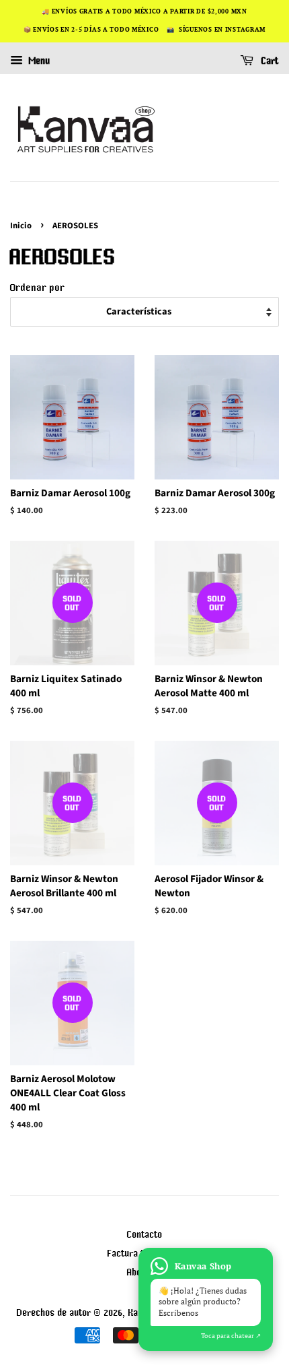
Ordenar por (37, 287)
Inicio (21, 226)
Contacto (145, 1234)
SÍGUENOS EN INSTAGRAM (222, 30)
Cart (269, 60)
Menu (38, 60)
